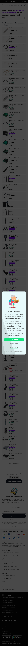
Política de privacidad (18, 351)
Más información (14, 347)
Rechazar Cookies (14, 343)
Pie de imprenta (9, 351)
